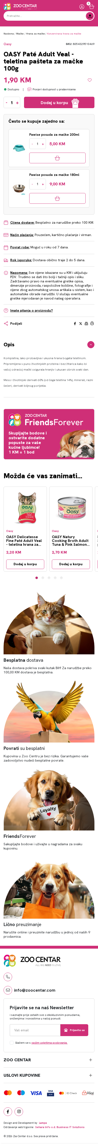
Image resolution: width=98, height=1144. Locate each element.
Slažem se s (41, 1043)
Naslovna (9, 33)
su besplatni (24, 748)
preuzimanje (22, 924)
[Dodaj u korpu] (57, 158)
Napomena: (19, 272)
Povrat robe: (19, 247)
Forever (20, 836)
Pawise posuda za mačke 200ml (54, 134)
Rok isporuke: (21, 260)
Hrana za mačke (35, 33)
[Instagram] (19, 1111)
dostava (23, 660)
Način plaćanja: (22, 235)
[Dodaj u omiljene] (91, 80)
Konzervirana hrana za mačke (64, 33)
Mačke (20, 33)
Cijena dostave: (22, 222)
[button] (36, 577)
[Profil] (81, 6)
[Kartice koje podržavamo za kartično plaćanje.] (8, 1093)
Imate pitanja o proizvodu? (31, 310)
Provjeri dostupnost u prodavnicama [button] (54, 89)
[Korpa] (91, 6)
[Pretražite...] (90, 16)
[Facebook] (8, 1111)
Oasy (7, 44)
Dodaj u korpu (25, 564)
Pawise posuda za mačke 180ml (54, 175)
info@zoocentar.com (34, 990)
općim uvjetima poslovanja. (49, 1043)
